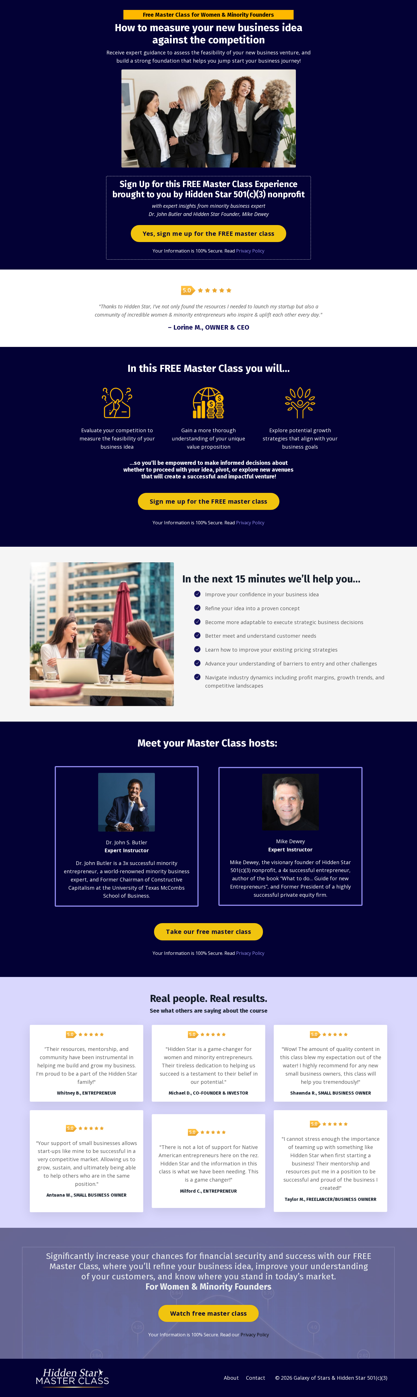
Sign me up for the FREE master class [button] (209, 501)
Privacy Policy (250, 251)
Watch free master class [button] (208, 1313)
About (231, 1377)
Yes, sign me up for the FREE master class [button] (208, 233)
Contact (255, 1377)
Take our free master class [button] (208, 931)
